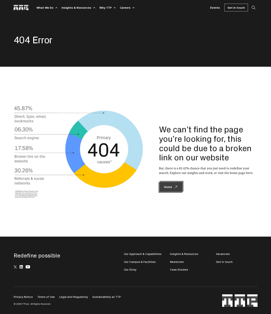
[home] (21, 7)
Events (215, 7)
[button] (46, 7)
